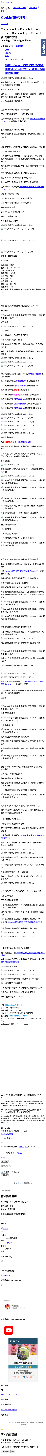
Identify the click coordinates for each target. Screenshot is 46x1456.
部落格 (8, 53)
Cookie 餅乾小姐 (14, 17)
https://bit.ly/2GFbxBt (14, 1005)
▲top (3, 1157)
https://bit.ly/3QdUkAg (18, 1016)
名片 (7, 56)
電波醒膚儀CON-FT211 (10, 962)
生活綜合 (19, 46)
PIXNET (10, 1422)
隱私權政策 (39, 1422)
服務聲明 (24, 1424)
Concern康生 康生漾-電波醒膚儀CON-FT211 (23, 571)
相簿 (7, 50)
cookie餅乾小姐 (7, 1134)
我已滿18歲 (5, 1451)
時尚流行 (18, 1153)
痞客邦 (21, 1147)
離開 (12, 1451)
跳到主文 (4, 24)
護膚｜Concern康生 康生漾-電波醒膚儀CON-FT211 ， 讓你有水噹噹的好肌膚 (25, 69)
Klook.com (5, 1394)
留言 (26, 1147)
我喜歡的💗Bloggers (9, 1410)
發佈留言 (5, 1175)
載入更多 (5, 1161)
